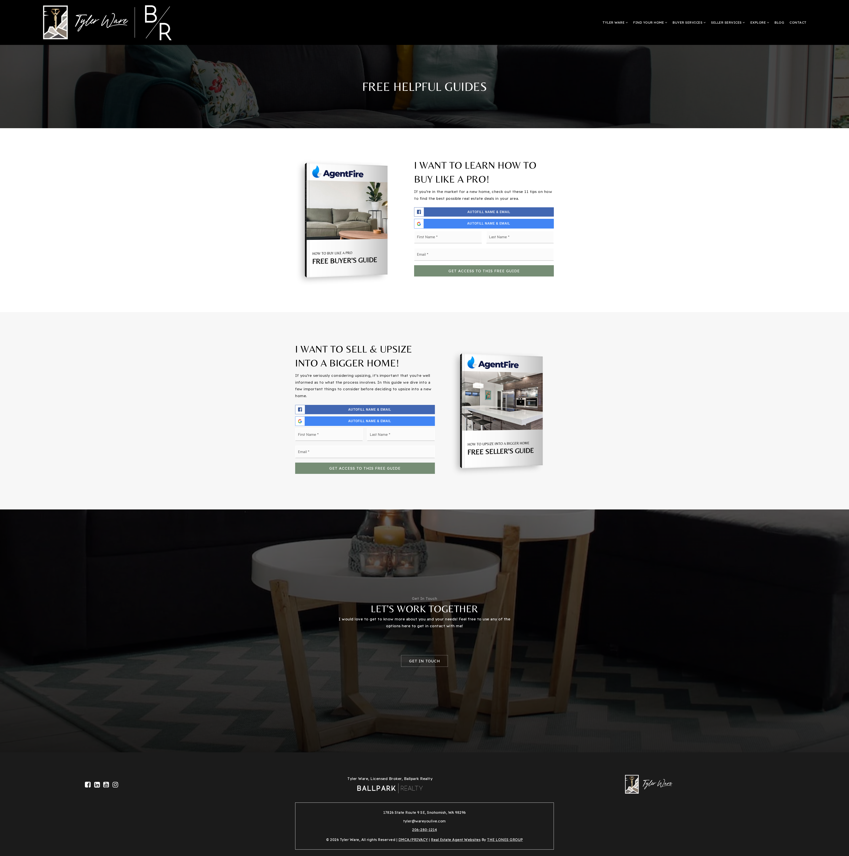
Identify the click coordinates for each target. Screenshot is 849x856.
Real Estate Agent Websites (455, 839)
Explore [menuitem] (758, 22)
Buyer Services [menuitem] (688, 22)
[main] (424, 376)
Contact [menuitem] (798, 22)
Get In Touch (424, 661)
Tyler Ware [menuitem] (614, 22)
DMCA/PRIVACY (413, 839)
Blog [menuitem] (779, 22)
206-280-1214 (424, 829)
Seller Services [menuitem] (727, 22)
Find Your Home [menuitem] (649, 22)
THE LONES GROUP (505, 839)
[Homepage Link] (114, 22)
